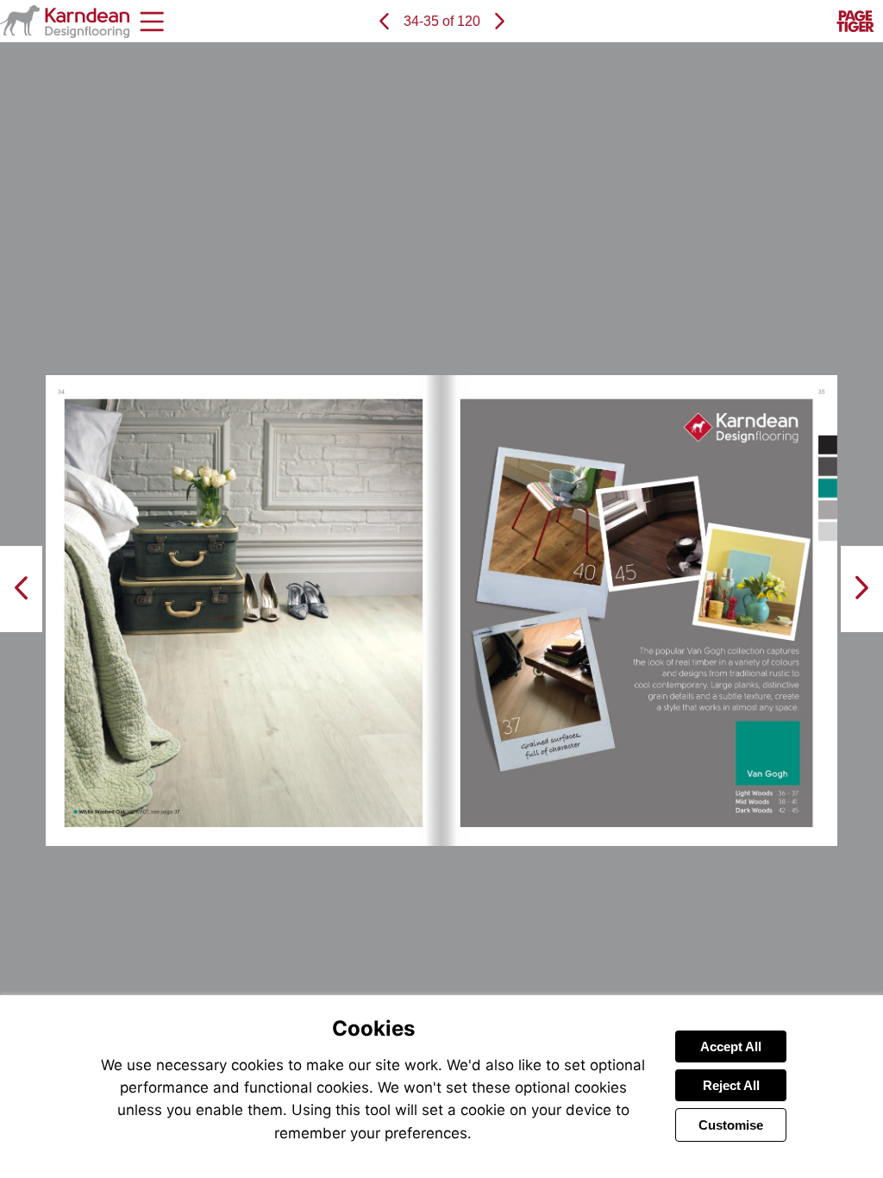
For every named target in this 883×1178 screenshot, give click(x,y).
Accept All (730, 1046)
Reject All (731, 1085)
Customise (730, 1125)
